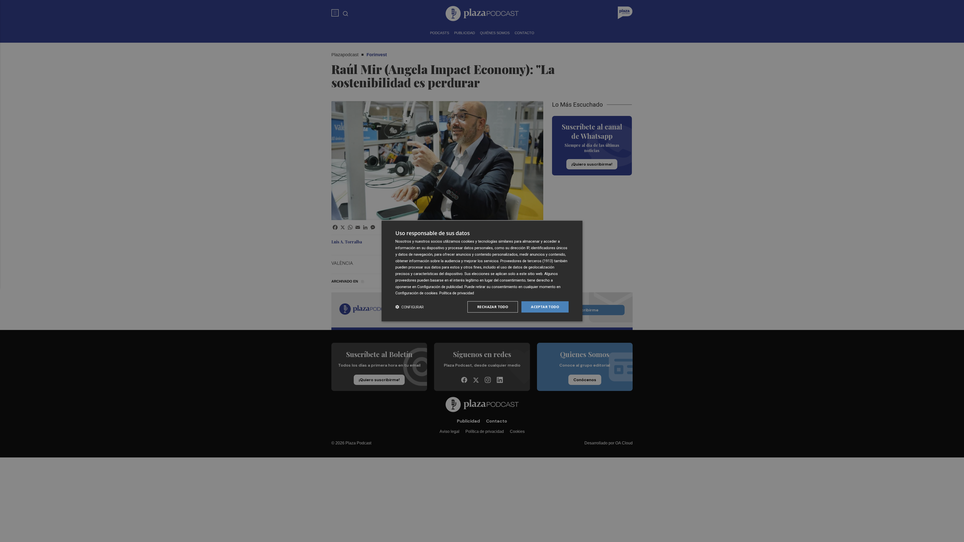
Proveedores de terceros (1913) (526, 260)
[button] (409, 307)
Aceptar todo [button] (545, 306)
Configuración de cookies (416, 293)
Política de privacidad (456, 293)
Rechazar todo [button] (492, 306)
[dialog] (482, 271)
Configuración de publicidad (440, 286)
